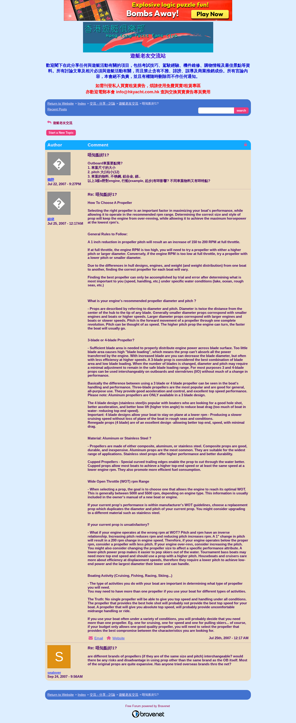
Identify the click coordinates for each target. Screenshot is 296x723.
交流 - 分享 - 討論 (102, 103)
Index (82, 103)
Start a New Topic (61, 132)
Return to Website (60, 103)
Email (98, 638)
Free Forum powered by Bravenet (148, 706)
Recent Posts (57, 109)
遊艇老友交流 (128, 103)
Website (118, 638)
